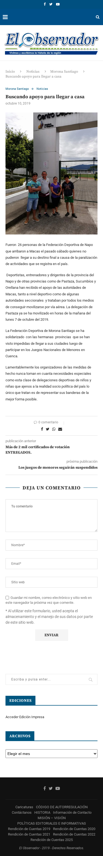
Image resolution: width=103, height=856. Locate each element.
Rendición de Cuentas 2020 (74, 829)
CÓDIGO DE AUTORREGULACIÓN (62, 807)
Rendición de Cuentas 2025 (51, 840)
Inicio (10, 71)
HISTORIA (42, 812)
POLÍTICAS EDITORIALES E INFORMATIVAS (51, 823)
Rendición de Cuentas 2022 (74, 834)
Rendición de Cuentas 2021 (29, 834)
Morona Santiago (64, 71)
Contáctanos (22, 812)
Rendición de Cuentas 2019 (29, 829)
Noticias (33, 71)
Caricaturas (24, 807)
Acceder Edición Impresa (24, 717)
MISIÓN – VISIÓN (52, 818)
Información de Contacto (72, 812)
